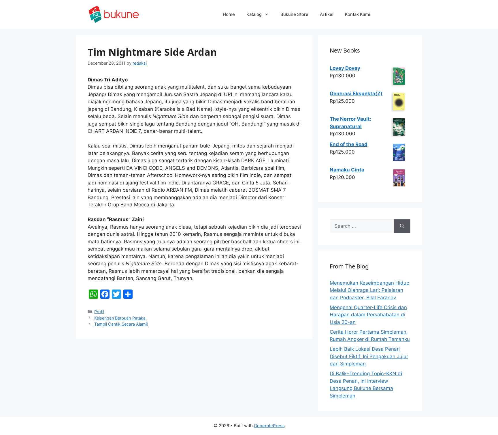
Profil (99, 311)
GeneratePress (269, 425)
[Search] (402, 226)
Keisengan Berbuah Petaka (120, 317)
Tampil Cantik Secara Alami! (121, 324)
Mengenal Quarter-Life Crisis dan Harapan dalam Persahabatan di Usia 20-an (368, 315)
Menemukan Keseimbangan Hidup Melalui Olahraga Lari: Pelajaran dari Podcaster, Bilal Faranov (369, 290)
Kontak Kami (357, 14)
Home (229, 14)
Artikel (326, 14)
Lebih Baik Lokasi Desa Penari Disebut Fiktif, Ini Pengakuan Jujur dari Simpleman (369, 356)
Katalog (254, 14)
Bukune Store (294, 14)
